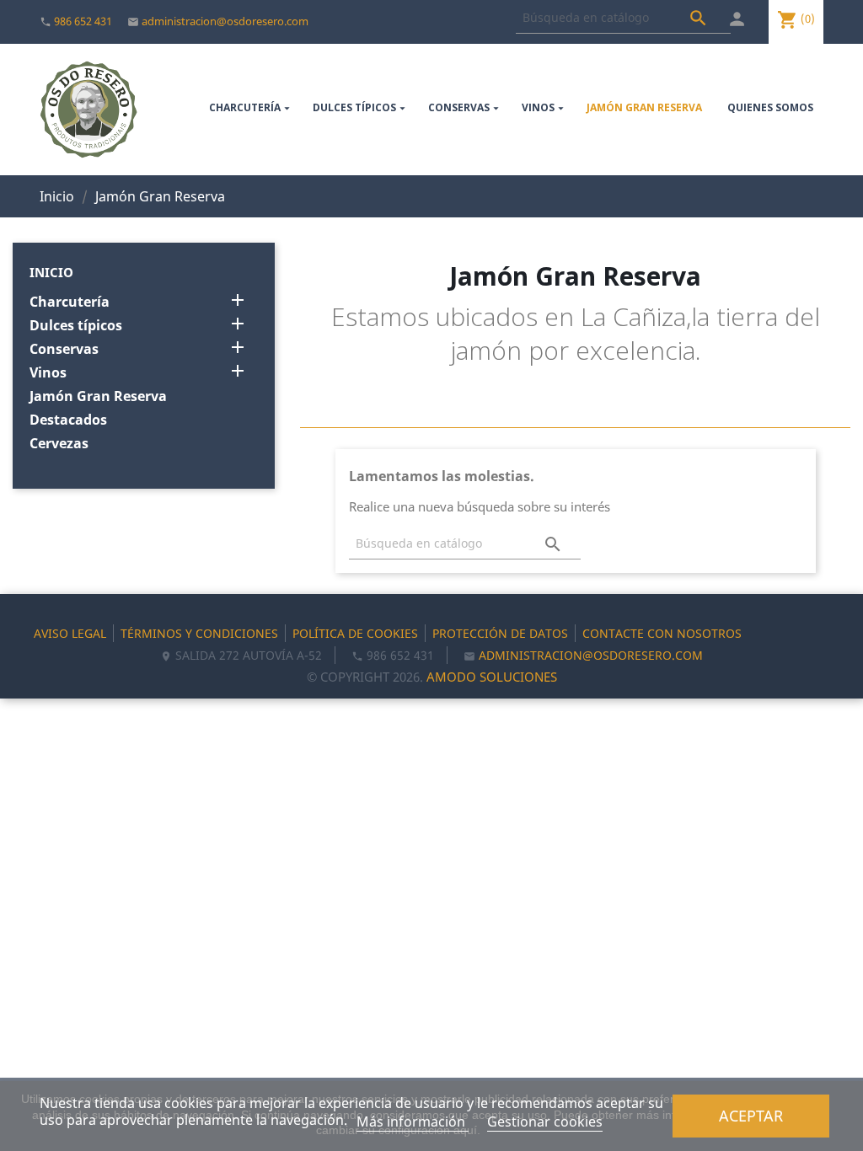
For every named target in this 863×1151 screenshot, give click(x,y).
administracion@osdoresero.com (225, 21)
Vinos (544, 107)
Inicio (51, 272)
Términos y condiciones (199, 633)
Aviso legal (70, 633)
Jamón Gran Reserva (644, 107)
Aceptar (751, 1115)
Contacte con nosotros (662, 633)
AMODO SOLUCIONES (491, 676)
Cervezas (58, 443)
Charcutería (251, 107)
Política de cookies (355, 633)
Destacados (68, 420)
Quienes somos (770, 107)
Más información (412, 1121)
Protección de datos (500, 633)
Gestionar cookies (545, 1121)
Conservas (465, 107)
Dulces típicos (361, 107)
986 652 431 (83, 21)
